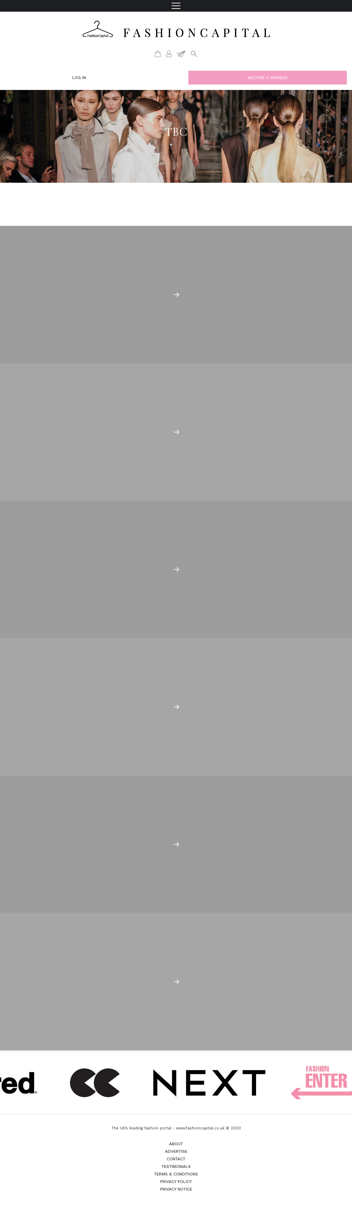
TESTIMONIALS (176, 1166)
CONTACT (176, 1159)
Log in (79, 77)
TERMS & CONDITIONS (176, 1174)
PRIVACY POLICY (176, 1182)
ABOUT (176, 1144)
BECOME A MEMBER (267, 77)
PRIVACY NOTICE (176, 1189)
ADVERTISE (176, 1151)
